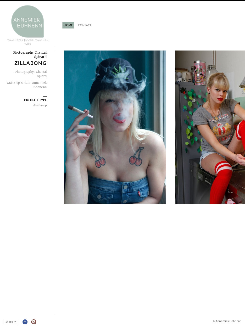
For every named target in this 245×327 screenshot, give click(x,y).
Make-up (40, 105)
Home (68, 25)
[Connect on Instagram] (34, 322)
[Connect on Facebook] (25, 322)
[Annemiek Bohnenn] (27, 21)
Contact (84, 25)
